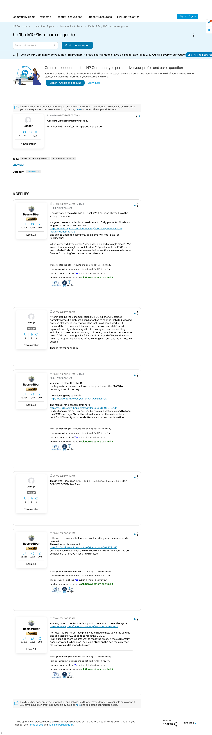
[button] (135, 116)
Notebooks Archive (71, 26)
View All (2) (18, 165)
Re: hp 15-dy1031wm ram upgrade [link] (108, 26)
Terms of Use (35, 724)
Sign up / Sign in (188, 16)
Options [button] (195, 35)
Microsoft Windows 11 (63, 158)
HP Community (21, 26)
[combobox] (35, 45)
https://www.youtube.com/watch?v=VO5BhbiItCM (78, 398)
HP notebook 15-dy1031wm (35, 158)
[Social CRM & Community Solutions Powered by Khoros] (170, 723)
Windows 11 (33, 172)
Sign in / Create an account (65, 82)
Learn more (94, 82)
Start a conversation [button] (77, 45)
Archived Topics (45, 26)
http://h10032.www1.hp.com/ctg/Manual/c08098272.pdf (83, 407)
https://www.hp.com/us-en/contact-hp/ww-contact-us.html (84, 626)
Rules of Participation (60, 724)
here (78, 109)
